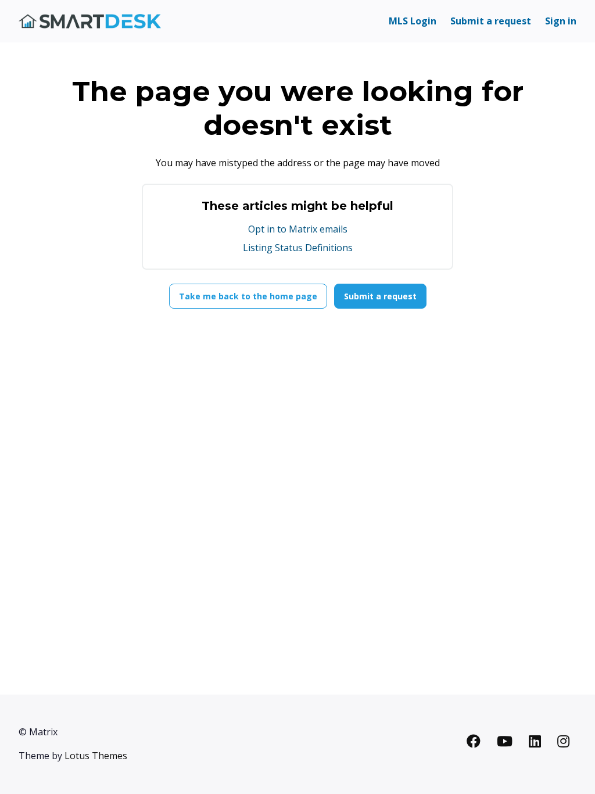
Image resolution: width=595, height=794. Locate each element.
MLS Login (412, 21)
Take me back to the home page (248, 296)
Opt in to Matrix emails (297, 229)
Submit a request (490, 21)
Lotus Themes (95, 755)
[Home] (90, 21)
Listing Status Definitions (298, 247)
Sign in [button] (560, 21)
